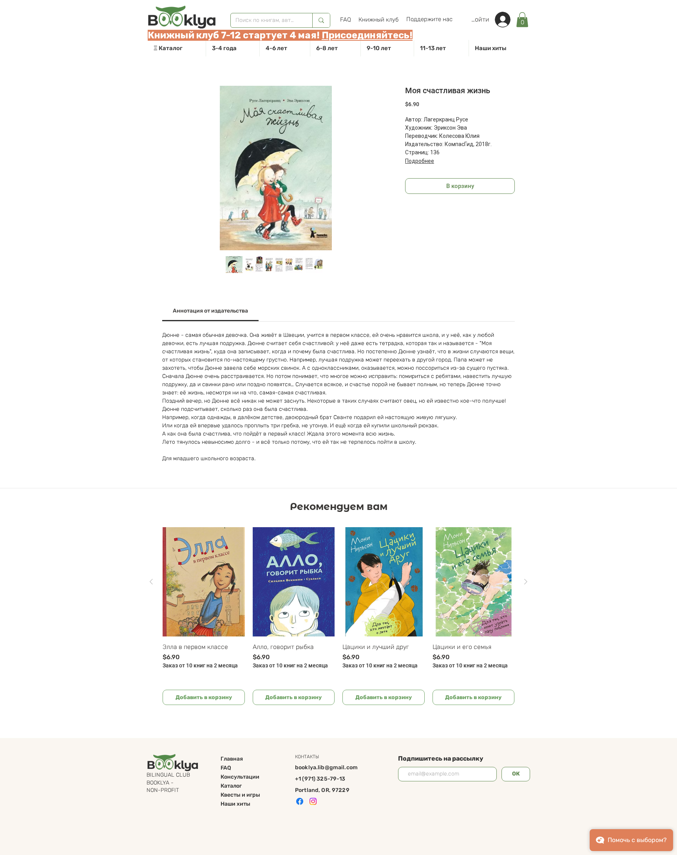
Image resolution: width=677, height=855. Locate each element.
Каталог (231, 786)
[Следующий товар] (525, 581)
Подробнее (419, 161)
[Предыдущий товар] (151, 581)
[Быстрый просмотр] (204, 581)
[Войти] (506, 19)
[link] (522, 19)
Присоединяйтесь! (367, 35)
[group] (338, 616)
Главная (232, 759)
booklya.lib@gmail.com (326, 767)
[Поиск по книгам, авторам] (321, 20)
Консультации (240, 777)
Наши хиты (235, 804)
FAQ (226, 768)
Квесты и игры (240, 795)
